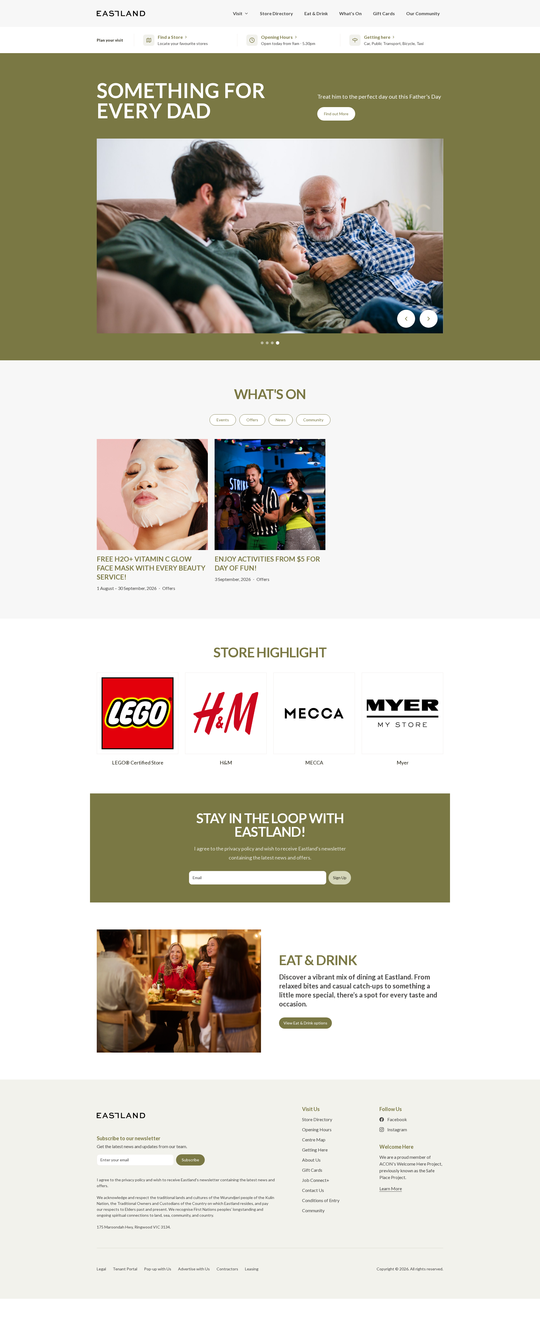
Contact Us (313, 1190)
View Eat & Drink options (305, 1023)
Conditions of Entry (320, 1200)
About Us (311, 1159)
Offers (252, 419)
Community (313, 419)
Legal (101, 1268)
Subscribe (190, 1159)
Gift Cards (312, 1170)
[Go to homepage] (121, 1116)
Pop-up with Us (157, 1268)
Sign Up (339, 877)
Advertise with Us (194, 1268)
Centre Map (313, 1139)
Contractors (227, 1268)
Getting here (377, 37)
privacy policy (133, 1179)
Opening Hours (277, 37)
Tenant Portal (125, 1268)
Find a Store (170, 37)
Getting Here (315, 1149)
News (281, 419)
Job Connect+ (315, 1180)
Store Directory (317, 1119)
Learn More (334, 113)
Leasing (251, 1268)
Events (223, 419)
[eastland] (121, 13)
